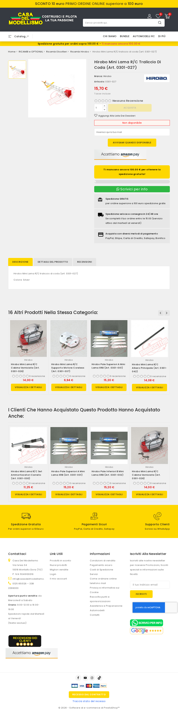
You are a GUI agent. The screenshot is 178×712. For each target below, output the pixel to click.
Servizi (94, 574)
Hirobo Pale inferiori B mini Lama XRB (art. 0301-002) (108, 473)
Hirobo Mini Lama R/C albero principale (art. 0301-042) (149, 368)
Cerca (159, 23)
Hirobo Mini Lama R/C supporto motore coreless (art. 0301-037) (67, 368)
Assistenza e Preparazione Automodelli (106, 608)
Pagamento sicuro (101, 565)
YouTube (85, 678)
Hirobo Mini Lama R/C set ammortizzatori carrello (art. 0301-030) (26, 475)
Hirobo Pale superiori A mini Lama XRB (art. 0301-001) (108, 366)
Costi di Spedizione (101, 569)
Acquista (130, 107)
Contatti (94, 615)
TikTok (99, 678)
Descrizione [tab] (20, 262)
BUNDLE (124, 36)
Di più (161, 36)
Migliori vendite (59, 569)
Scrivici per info (133, 189)
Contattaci (17, 554)
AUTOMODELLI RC (144, 36)
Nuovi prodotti (58, 565)
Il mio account (58, 578)
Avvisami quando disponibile (132, 142)
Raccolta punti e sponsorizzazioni (100, 599)
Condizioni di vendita (102, 560)
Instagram (92, 678)
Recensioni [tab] (84, 262)
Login (53, 574)
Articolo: (99, 81)
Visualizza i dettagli (28, 387)
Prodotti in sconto (60, 560)
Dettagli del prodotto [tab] (53, 262)
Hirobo (107, 76)
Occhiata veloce (43, 326)
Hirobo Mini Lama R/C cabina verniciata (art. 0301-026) (25, 368)
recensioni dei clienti (25, 639)
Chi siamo (109, 36)
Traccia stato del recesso (89, 701)
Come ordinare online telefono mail (103, 581)
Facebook (78, 678)
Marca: (98, 76)
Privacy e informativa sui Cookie (104, 590)
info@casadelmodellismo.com (31, 579)
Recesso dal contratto (89, 694)
